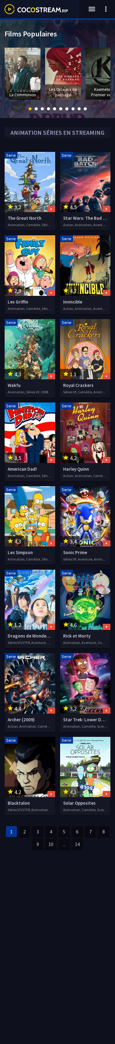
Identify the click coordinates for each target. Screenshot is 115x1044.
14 (77, 844)
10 (50, 844)
